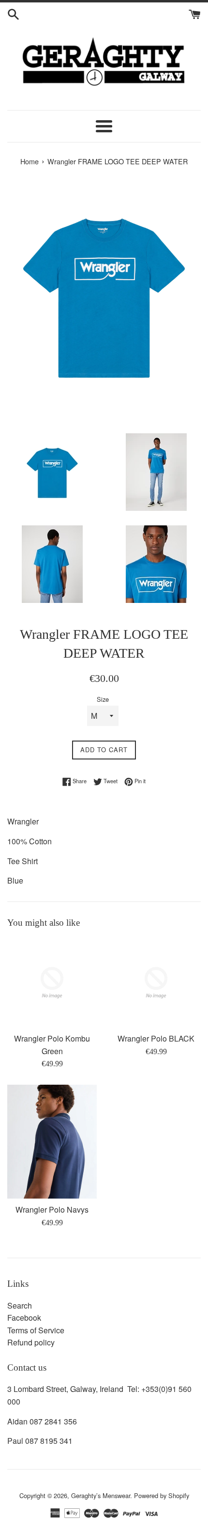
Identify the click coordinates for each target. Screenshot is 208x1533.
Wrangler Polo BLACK (156, 1038)
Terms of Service (35, 1330)
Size (103, 699)
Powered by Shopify (161, 1495)
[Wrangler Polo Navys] (52, 1142)
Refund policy (31, 1342)
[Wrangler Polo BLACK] (156, 982)
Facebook (24, 1317)
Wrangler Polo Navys (52, 1209)
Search (19, 1305)
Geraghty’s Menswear (100, 1495)
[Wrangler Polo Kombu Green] (52, 982)
